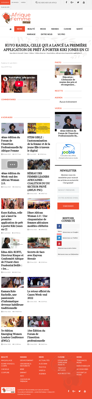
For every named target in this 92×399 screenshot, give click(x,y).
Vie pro (61, 34)
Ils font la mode (81, 373)
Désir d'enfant (26, 360)
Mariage (31, 34)
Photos (42, 367)
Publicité (51, 392)
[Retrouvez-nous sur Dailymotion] (89, 2)
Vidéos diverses (40, 53)
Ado (22, 376)
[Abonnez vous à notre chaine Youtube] (84, 2)
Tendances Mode (82, 361)
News (19, 29)
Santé (80, 29)
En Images (15, 2)
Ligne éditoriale (40, 392)
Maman (55, 29)
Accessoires (82, 369)
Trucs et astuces (62, 369)
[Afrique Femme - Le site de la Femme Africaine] (16, 18)
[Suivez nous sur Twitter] (78, 2)
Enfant (23, 372)
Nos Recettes (64, 373)
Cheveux (5, 369)
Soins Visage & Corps (7, 365)
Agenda (42, 374)
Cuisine (67, 29)
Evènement (5, 2)
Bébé (22, 369)
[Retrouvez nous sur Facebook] (66, 2)
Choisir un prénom (25, 380)
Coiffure (5, 372)
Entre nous (46, 34)
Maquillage (6, 360)
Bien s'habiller (83, 366)
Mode (43, 29)
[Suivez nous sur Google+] (72, 2)
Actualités (44, 360)
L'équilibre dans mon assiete (63, 362)
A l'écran (43, 364)
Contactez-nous (23, 394)
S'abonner (68, 206)
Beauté (31, 29)
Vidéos (23, 2)
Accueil (20, 53)
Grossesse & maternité (25, 365)
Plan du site (5, 7)
